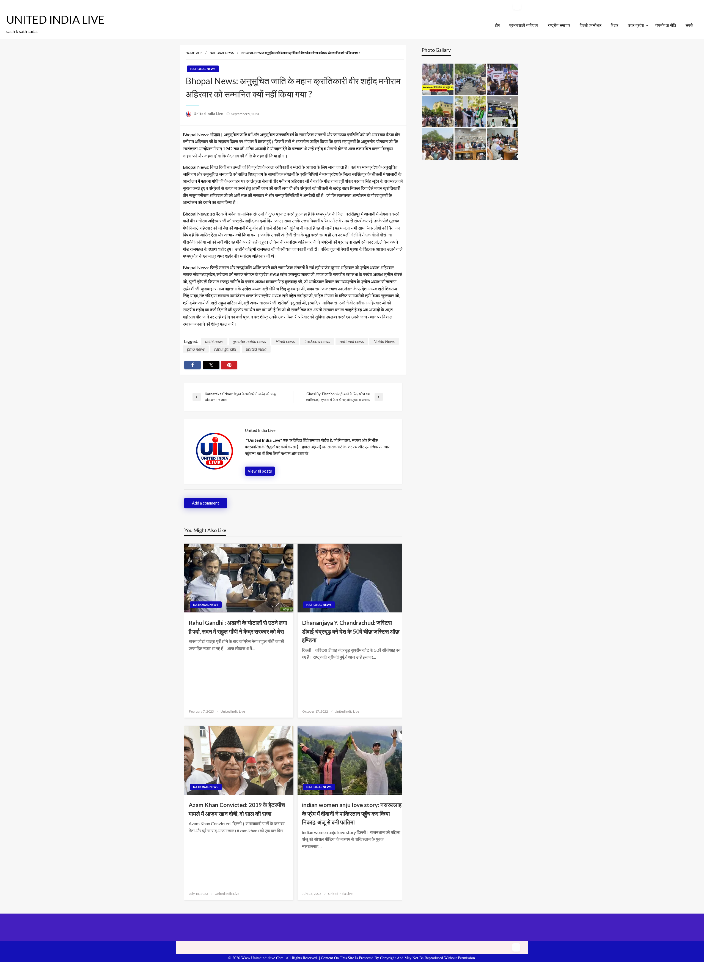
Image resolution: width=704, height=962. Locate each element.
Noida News (384, 341)
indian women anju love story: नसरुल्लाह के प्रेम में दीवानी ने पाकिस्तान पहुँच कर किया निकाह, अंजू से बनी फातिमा (352, 813)
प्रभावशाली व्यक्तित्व (523, 25)
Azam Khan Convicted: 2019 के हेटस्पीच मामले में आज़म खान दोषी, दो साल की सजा (237, 809)
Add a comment (205, 503)
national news (352, 341)
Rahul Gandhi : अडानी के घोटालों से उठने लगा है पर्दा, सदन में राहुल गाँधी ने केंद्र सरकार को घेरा (238, 627)
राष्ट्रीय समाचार (559, 25)
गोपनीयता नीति (665, 25)
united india (256, 348)
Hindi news (285, 341)
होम (497, 25)
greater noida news (249, 341)
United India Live (209, 113)
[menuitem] (497, 25)
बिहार (614, 25)
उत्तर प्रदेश (636, 25)
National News (222, 52)
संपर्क (689, 25)
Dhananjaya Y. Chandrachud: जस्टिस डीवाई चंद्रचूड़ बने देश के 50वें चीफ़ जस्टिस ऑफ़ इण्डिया (350, 631)
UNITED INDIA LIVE (55, 19)
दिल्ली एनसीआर (591, 25)
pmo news (196, 348)
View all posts (260, 471)
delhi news (214, 341)
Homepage (194, 52)
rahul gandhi (225, 348)
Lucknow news (317, 341)
